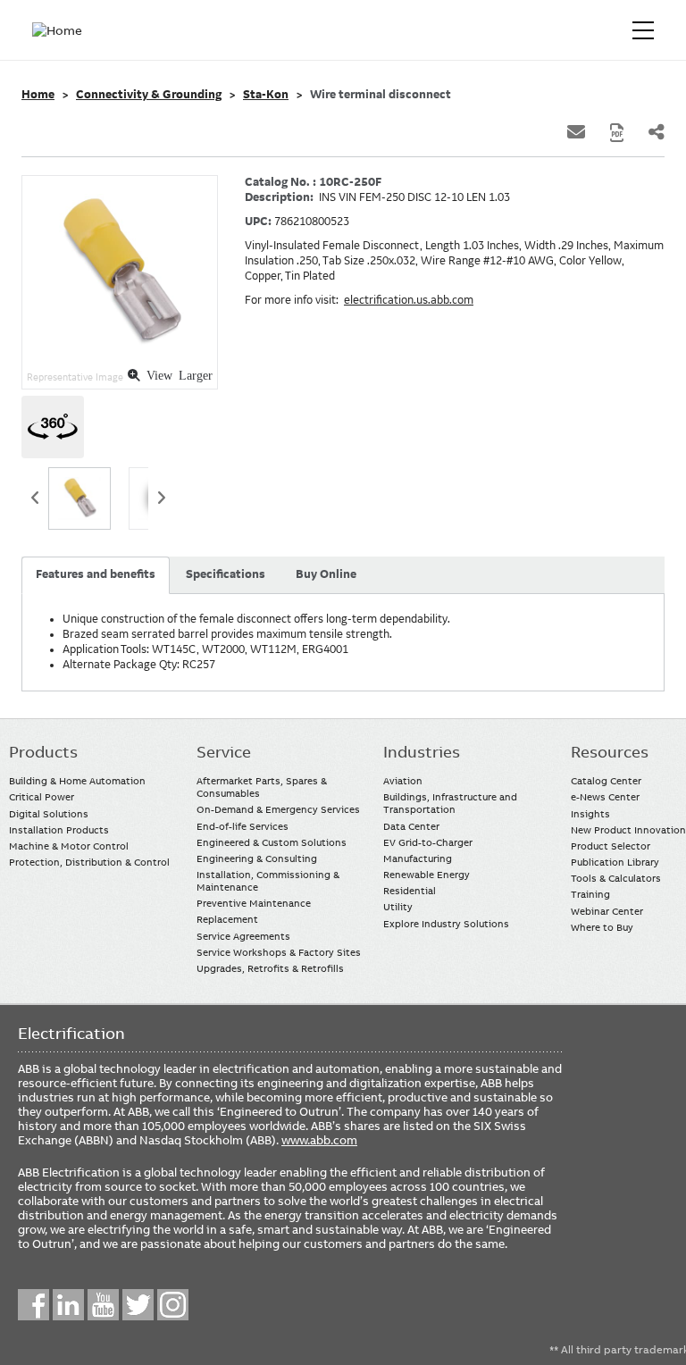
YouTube (103, 1304)
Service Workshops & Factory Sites (279, 952)
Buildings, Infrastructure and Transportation (450, 803)
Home (37, 94)
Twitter (138, 1304)
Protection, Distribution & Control (89, 862)
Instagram (172, 1304)
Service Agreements (243, 936)
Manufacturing (417, 858)
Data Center (411, 826)
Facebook (33, 1304)
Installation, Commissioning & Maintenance (268, 880)
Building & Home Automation (77, 781)
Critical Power (41, 797)
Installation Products (59, 830)
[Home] (60, 30)
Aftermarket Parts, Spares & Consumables (262, 787)
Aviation (402, 781)
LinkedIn (68, 1304)
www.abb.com (319, 1140)
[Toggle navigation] (643, 30)
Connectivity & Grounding (149, 94)
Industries (421, 752)
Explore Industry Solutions (446, 923)
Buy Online (326, 574)
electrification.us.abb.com (408, 300)
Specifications (225, 574)
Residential (409, 890)
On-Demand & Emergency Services (278, 809)
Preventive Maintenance (254, 903)
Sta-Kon (266, 94)
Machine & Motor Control (69, 846)
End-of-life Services (243, 826)
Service (224, 752)
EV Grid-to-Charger (428, 842)
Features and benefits (95, 574)
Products (43, 752)
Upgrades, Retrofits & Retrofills (270, 968)
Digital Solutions (48, 814)
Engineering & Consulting (257, 858)
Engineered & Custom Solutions (272, 842)
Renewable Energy (426, 874)
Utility (398, 906)
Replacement (227, 919)
